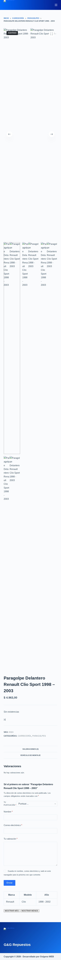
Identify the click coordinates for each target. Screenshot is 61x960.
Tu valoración (10, 839)
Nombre (8, 811)
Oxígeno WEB (47, 956)
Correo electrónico (13, 825)
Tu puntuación (10, 803)
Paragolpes (39, 736)
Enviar (9, 882)
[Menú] (56, 5)
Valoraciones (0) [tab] (30, 749)
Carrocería (24, 736)
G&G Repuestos (17, 945)
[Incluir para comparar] (5, 720)
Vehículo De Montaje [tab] (30, 755)
